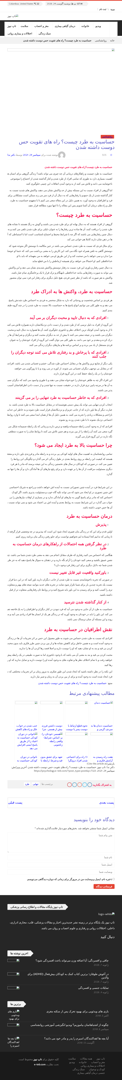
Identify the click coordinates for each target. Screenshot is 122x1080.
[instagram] (81, 9)
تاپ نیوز (11, 26)
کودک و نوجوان (97, 1069)
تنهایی (35, 784)
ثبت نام (102, 9)
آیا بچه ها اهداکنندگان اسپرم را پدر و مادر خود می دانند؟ (76, 1038)
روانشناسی (101, 40)
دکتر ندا (11, 155)
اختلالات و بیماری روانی (20, 33)
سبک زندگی (45, 33)
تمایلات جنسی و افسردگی (93, 987)
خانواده (85, 26)
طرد (27, 784)
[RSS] (104, 944)
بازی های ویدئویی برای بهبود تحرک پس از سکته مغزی (77, 1011)
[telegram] (84, 9)
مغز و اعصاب (41, 26)
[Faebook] (112, 944)
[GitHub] (91, 9)
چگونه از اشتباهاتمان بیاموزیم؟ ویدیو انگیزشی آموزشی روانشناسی (69, 1024)
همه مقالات (86, 1058)
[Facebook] (94, 9)
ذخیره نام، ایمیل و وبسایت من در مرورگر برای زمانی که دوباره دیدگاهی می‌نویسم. (69, 879)
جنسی (101, 1073)
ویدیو (98, 26)
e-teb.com (40, 1064)
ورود (112, 9)
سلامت (24, 26)
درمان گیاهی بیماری (65, 26)
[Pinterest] (69, 784)
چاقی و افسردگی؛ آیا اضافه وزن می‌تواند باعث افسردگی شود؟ (72, 960)
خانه (112, 40)
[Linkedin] (74, 784)
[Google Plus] (79, 784)
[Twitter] (88, 9)
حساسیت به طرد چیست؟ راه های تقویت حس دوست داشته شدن (72, 683)
